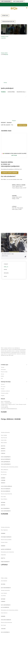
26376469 (3, 599)
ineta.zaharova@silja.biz (6, 619)
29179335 (3, 584)
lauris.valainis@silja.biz (5, 604)
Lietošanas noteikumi (5, 391)
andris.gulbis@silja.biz (5, 461)
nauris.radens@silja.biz (6, 510)
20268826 (3, 477)
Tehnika (5, 82)
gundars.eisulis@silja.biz (6, 549)
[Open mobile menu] (1, 8)
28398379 (3, 448)
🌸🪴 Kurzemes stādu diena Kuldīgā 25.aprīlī (14, 153)
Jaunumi (2, 384)
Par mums (3, 386)
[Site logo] (14, 8)
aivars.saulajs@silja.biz (5, 456)
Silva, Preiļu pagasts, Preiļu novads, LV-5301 (15, 569)
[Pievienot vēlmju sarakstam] (25, 96)
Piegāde (2, 395)
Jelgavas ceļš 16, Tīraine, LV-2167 (13, 423)
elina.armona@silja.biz (5, 488)
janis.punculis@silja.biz (5, 459)
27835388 (3, 480)
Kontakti (2, 388)
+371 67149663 (18, 428)
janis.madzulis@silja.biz (6, 587)
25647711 (3, 558)
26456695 (3, 616)
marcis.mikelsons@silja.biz (6, 486)
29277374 (3, 445)
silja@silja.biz (8, 415)
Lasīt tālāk (14, 155)
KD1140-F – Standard (6, 122)
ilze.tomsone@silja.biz (5, 491)
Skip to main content (18, 1)
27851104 (3, 453)
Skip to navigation (5, 1)
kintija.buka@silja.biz (5, 561)
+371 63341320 (8, 522)
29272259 (3, 628)
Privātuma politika (4, 393)
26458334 (3, 545)
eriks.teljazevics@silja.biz (6, 536)
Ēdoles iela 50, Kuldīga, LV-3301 (13, 518)
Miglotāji (6, 54)
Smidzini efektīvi (4, 52)
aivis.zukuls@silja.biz (5, 632)
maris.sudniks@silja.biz (6, 464)
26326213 (3, 482)
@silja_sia (6, 266)
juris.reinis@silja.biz (5, 607)
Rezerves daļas (4, 371)
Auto (2, 378)
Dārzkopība (3, 369)
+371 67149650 (13, 427)
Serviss (2, 374)
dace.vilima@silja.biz (5, 508)
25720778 (3, 450)
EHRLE (2, 376)
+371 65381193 (8, 573)
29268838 (3, 533)
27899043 (3, 601)
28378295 (3, 502)
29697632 (3, 504)
